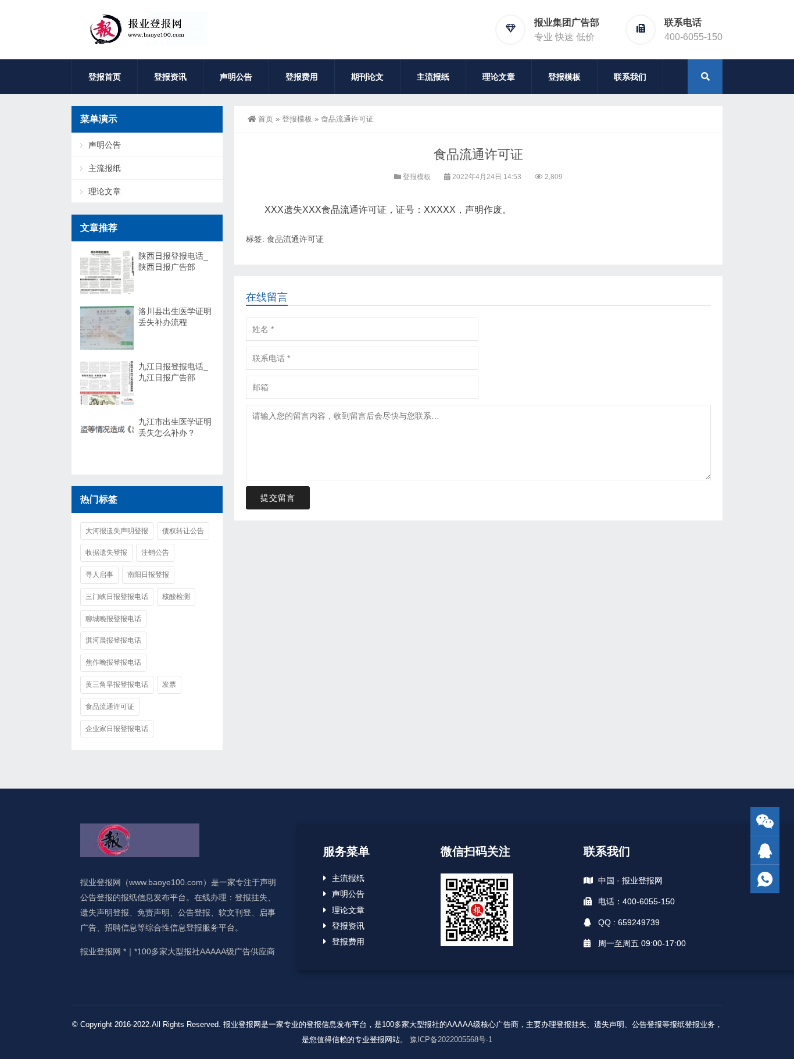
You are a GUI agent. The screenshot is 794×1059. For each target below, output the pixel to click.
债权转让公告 (183, 531)
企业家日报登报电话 (116, 729)
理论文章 (498, 76)
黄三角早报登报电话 (116, 684)
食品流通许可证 (295, 239)
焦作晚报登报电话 (113, 662)
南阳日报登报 (148, 574)
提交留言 (277, 497)
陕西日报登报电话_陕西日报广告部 (173, 261)
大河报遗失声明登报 (116, 531)
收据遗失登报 (106, 552)
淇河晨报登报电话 (113, 640)
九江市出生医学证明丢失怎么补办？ (175, 427)
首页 (265, 119)
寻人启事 (99, 574)
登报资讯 (170, 76)
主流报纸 (433, 76)
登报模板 (564, 76)
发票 (169, 684)
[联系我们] (764, 850)
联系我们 (630, 76)
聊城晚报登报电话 (113, 619)
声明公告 (236, 76)
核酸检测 (176, 597)
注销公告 (155, 552)
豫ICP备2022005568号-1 (451, 1039)
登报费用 (301, 76)
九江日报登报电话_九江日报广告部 (173, 372)
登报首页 (104, 76)
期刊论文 (367, 76)
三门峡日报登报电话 (116, 597)
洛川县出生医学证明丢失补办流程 (175, 316)
